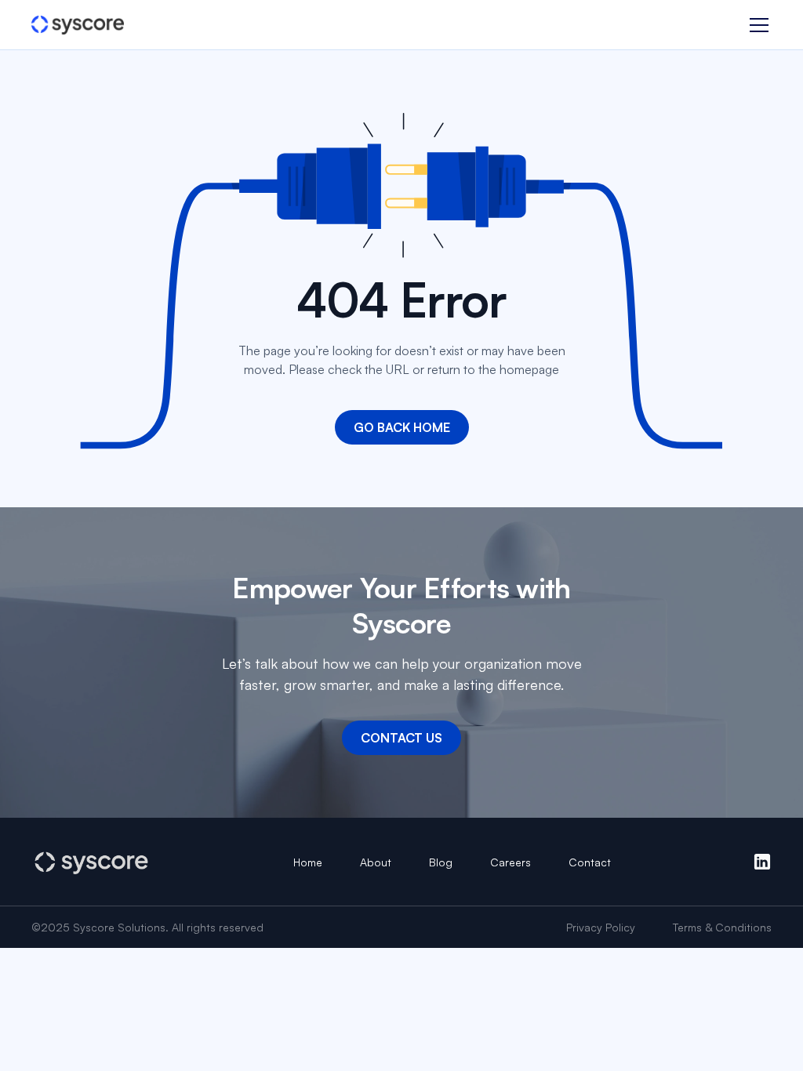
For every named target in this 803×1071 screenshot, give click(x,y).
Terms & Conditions (722, 927)
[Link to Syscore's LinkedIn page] (762, 861)
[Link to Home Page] (77, 25)
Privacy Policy (600, 927)
